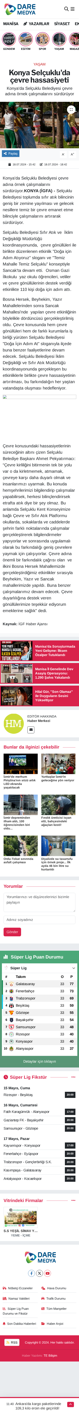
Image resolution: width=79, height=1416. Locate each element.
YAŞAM (39, 64)
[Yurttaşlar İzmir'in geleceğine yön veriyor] (58, 764)
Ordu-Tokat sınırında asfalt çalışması (18, 860)
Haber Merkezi (38, 721)
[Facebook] (31, 1273)
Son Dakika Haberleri (21, 1323)
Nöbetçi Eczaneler (20, 1288)
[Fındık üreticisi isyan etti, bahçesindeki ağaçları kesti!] (58, 805)
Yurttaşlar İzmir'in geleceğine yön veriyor (57, 778)
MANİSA (10, 24)
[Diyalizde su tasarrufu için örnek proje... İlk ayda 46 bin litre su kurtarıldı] (58, 846)
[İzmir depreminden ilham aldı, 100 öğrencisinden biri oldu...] (21, 805)
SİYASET (62, 24)
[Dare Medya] (19, 9)
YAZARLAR (38, 24)
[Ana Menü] (73, 9)
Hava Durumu (56, 1288)
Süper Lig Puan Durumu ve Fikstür (16, 1311)
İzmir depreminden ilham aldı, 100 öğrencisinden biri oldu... (17, 823)
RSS (13, 1342)
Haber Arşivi (55, 1323)
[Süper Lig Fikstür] (73, 1077)
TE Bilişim (50, 1355)
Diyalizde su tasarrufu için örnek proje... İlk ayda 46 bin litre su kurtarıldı (57, 864)
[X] (39, 1273)
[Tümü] (73, 1201)
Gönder (12, 932)
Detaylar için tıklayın (39, 1061)
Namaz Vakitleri (18, 1298)
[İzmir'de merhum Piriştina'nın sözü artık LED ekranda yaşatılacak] (21, 764)
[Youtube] (47, 1273)
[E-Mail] (30, 729)
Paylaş (12, 153)
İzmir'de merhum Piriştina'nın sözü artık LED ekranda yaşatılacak (20, 782)
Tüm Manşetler (56, 1308)
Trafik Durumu (56, 1298)
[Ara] (66, 9)
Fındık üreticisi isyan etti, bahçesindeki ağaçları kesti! (56, 821)
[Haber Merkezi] (14, 724)
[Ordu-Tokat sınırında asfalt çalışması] (21, 846)
